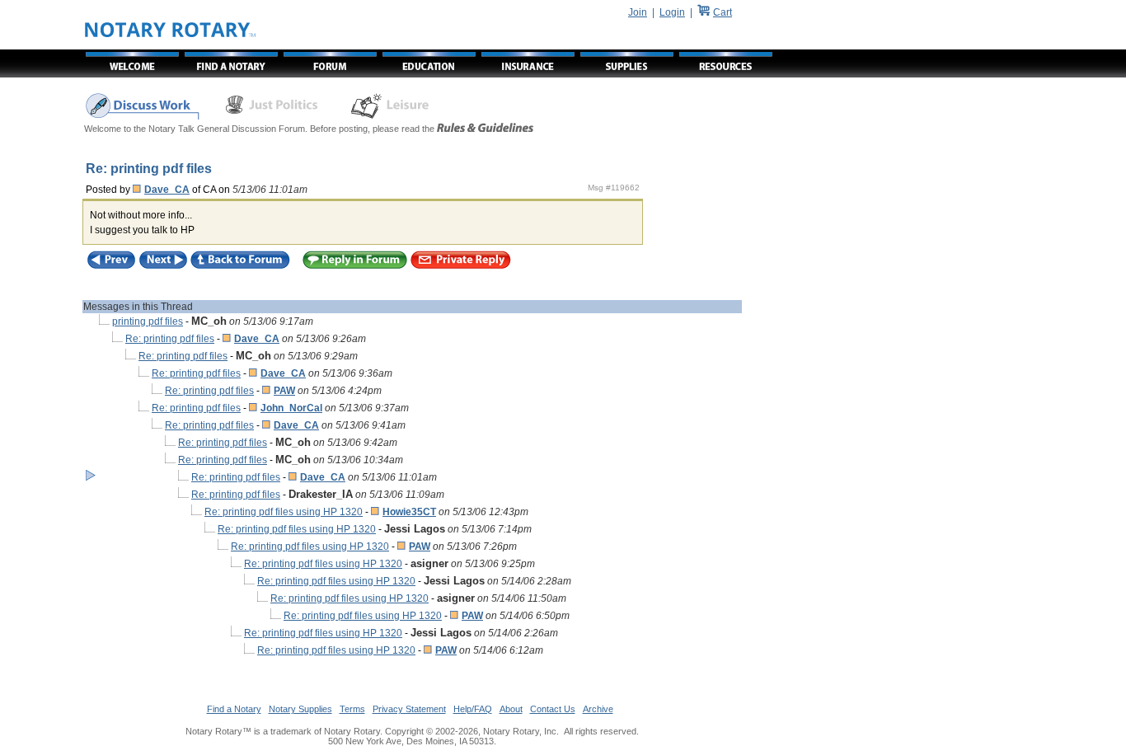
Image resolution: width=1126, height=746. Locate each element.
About (511, 709)
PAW (284, 390)
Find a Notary (234, 709)
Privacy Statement (409, 709)
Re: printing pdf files (169, 339)
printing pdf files (147, 321)
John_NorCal (291, 408)
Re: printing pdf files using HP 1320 (283, 512)
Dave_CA (167, 189)
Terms (352, 709)
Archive (598, 709)
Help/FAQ (472, 709)
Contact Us (552, 709)
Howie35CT (409, 512)
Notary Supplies (300, 709)
